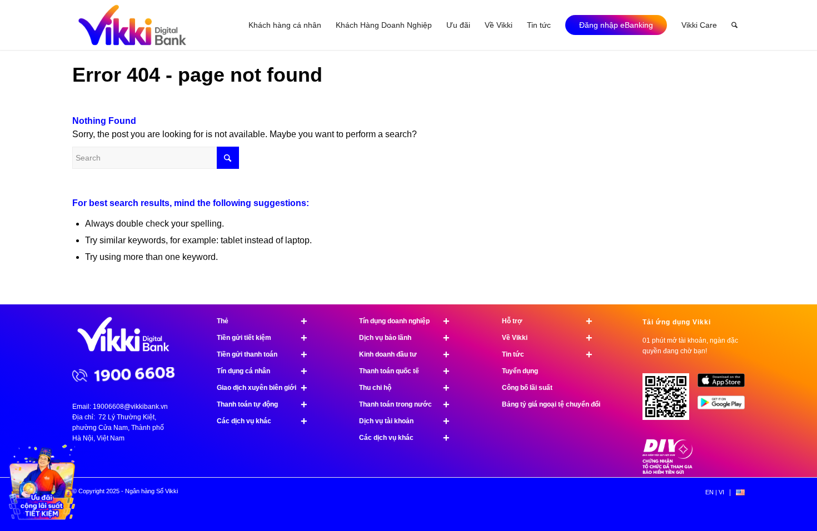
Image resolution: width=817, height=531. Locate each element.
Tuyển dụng (520, 371)
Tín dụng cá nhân (262, 371)
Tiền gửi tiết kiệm (262, 338)
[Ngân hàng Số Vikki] (132, 25)
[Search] (734, 25)
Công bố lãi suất (527, 388)
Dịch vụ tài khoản (404, 421)
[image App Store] (725, 384)
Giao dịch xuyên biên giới (262, 388)
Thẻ (262, 321)
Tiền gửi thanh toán (262, 354)
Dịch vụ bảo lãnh (404, 338)
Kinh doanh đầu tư (404, 354)
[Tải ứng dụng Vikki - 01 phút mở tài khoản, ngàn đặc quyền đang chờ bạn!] (670, 400)
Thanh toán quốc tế (404, 371)
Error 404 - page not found (197, 74)
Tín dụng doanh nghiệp (404, 321)
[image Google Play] (725, 406)
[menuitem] (284, 25)
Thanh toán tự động (262, 404)
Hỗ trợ (547, 321)
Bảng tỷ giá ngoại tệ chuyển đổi (551, 404)
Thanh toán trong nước (404, 404)
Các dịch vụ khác (262, 421)
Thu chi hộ (404, 388)
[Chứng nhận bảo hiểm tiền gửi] (667, 471)
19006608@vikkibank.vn (130, 406)
